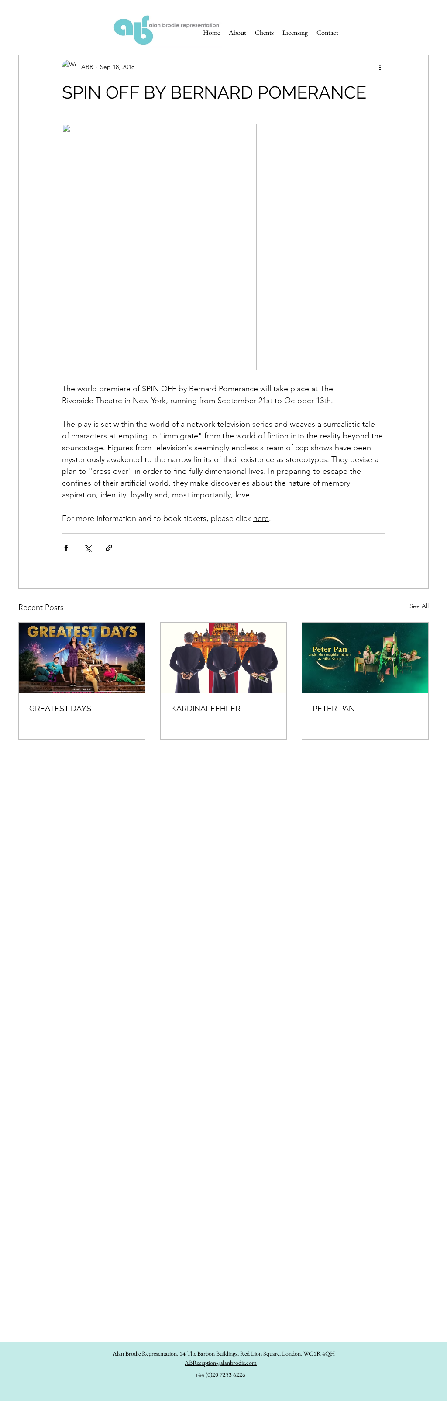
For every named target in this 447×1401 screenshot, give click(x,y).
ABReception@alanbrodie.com (221, 1363)
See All (419, 606)
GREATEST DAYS (60, 708)
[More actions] (380, 67)
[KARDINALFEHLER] (224, 658)
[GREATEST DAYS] (82, 658)
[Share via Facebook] (66, 548)
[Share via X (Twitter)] (87, 548)
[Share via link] (109, 548)
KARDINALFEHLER (206, 708)
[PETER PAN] (365, 658)
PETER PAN (334, 708)
